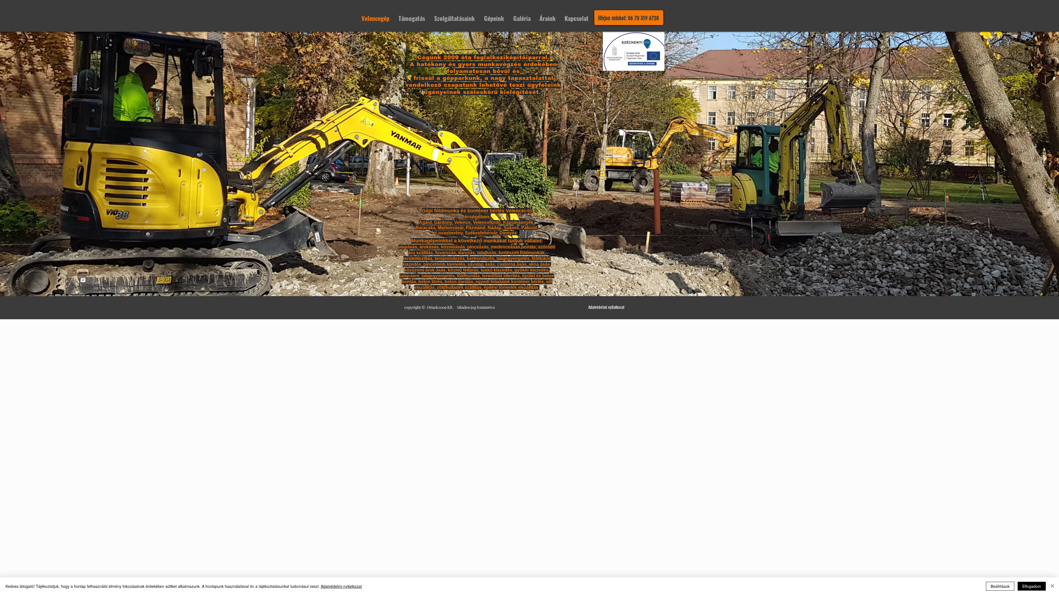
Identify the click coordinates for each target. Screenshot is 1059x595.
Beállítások (1000, 586)
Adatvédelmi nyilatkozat (341, 586)
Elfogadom (1031, 586)
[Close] (1052, 586)
